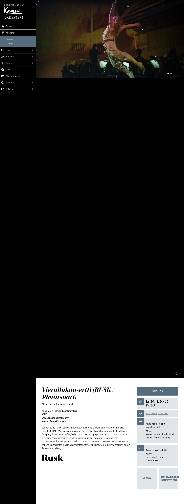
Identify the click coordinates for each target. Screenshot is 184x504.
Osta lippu (158, 391)
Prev (176, 374)
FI (173, 6)
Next (180, 374)
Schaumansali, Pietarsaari (157, 413)
